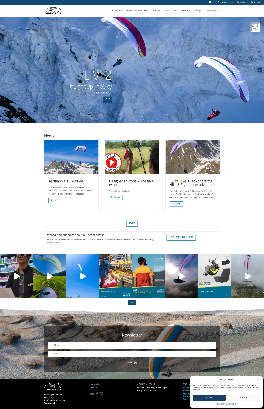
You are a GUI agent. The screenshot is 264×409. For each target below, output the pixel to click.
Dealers (93, 388)
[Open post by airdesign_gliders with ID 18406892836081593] (82, 276)
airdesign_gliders (16, 257)
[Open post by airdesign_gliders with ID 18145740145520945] (115, 276)
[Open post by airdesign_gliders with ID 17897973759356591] (181, 276)
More (132, 223)
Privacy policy (231, 404)
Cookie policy (220, 404)
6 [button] (143, 120)
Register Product (228, 2)
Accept (209, 398)
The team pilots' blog (181, 237)
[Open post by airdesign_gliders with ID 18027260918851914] (16, 276)
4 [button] (134, 120)
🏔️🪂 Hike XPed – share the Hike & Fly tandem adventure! (193, 176)
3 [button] (129, 120)
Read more (55, 200)
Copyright (187, 394)
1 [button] (120, 120)
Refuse (243, 398)
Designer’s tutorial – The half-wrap (132, 176)
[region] (132, 69)
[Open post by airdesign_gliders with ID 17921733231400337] (214, 276)
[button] (258, 380)
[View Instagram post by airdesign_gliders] (30, 294)
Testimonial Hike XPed (71, 176)
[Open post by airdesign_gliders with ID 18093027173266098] (247, 276)
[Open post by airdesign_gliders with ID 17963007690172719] (49, 276)
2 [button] (125, 120)
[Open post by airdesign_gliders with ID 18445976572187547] (148, 276)
